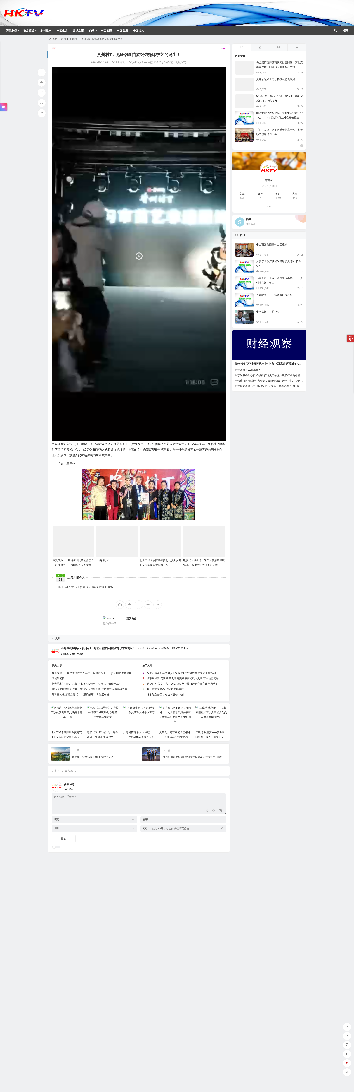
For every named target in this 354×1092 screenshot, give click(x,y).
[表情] (214, 811)
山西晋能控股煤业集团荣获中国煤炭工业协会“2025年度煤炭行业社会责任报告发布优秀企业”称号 (279, 117)
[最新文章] (241, 47)
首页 (55, 38)
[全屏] (221, 437)
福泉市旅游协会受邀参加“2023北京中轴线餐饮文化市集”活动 (181, 673)
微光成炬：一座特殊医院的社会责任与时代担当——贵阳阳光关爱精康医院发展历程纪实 (73, 565)
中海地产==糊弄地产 (249, 370)
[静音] (215, 437)
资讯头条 (11, 30)
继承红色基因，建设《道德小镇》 (166, 694)
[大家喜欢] (260, 47)
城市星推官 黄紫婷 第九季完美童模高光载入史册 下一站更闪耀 (183, 678)
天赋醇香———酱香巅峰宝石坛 (274, 294)
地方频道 (28, 30)
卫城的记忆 (102, 560)
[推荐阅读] (296, 47)
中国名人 (138, 30)
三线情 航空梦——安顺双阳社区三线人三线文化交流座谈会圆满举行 (174, 737)
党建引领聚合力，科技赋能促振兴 (275, 79)
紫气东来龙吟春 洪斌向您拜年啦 (165, 689)
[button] (139, 254)
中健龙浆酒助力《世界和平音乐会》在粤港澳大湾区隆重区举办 (273, 386)
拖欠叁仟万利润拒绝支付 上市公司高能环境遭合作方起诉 (272, 363)
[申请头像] (222, 785)
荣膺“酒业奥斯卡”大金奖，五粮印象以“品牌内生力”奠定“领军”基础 (275, 380)
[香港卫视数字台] (24, 15)
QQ (145, 828)
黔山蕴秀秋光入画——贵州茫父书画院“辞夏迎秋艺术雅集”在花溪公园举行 (210, 737)
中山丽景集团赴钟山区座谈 (271, 244)
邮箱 (145, 819)
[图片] (220, 811)
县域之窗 (78, 30)
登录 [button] (346, 30)
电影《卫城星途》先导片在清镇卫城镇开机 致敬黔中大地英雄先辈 (89, 689)
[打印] (145, 62)
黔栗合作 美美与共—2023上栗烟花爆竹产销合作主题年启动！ (182, 683)
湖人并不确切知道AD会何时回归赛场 (84, 587)
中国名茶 (106, 30)
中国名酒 (122, 30)
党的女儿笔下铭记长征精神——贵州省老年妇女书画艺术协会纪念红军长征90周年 (139, 737)
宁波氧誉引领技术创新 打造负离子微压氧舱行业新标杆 (268, 375)
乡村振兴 (45, 30)
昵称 (57, 819)
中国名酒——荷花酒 (268, 311)
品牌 (92, 30)
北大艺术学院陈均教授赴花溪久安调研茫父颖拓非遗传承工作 (86, 683)
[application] (139, 254)
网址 (57, 828)
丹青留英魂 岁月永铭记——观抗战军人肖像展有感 (80, 694)
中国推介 (62, 30)
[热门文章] (278, 47)
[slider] (135, 437)
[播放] (56, 437)
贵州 (63, 38)
